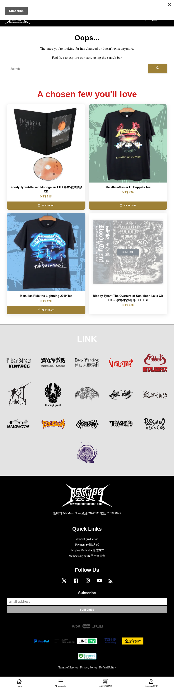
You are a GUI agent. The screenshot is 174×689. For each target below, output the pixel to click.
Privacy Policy (88, 667)
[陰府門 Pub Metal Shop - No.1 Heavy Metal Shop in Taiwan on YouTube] (99, 583)
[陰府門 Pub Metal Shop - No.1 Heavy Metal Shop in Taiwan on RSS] (110, 582)
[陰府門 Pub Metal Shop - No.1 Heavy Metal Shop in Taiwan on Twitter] (64, 583)
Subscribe (87, 593)
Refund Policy (107, 667)
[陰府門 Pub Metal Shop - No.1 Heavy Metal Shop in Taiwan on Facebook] (76, 583)
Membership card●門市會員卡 (87, 556)
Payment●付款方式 (87, 544)
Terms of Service (68, 667)
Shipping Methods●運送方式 (87, 550)
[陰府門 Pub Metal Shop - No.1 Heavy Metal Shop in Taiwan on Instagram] (88, 583)
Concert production (87, 539)
